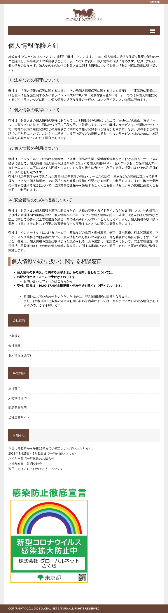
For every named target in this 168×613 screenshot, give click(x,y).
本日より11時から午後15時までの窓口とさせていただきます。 (51, 448)
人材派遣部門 (17, 398)
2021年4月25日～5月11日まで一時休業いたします (42, 453)
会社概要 (14, 345)
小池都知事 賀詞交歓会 (25, 463)
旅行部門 (14, 388)
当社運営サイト (19, 417)
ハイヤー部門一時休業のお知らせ (31, 458)
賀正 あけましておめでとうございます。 (37, 469)
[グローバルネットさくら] (83, 14)
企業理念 (14, 336)
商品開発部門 (17, 407)
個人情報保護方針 (20, 355)
